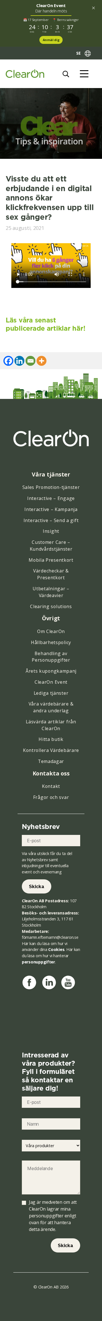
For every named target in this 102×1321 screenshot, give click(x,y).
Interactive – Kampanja (50, 509)
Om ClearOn (51, 631)
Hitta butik (51, 739)
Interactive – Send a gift (51, 520)
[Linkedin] (19, 361)
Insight (51, 531)
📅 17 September (35, 20)
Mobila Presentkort (51, 560)
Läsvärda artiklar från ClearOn (51, 725)
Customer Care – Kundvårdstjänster (51, 545)
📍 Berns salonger (65, 20)
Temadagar (51, 761)
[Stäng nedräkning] (93, 8)
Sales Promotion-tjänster (51, 487)
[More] (41, 361)
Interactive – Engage (51, 498)
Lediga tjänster (51, 693)
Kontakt (51, 786)
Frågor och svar (51, 797)
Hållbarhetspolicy (51, 642)
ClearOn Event (51, 682)
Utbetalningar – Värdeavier (51, 591)
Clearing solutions (51, 606)
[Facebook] (8, 361)
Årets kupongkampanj (51, 671)
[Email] (30, 361)
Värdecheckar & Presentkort (51, 574)
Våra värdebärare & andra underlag (51, 707)
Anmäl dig (51, 40)
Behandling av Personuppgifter (51, 656)
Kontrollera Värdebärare (51, 750)
